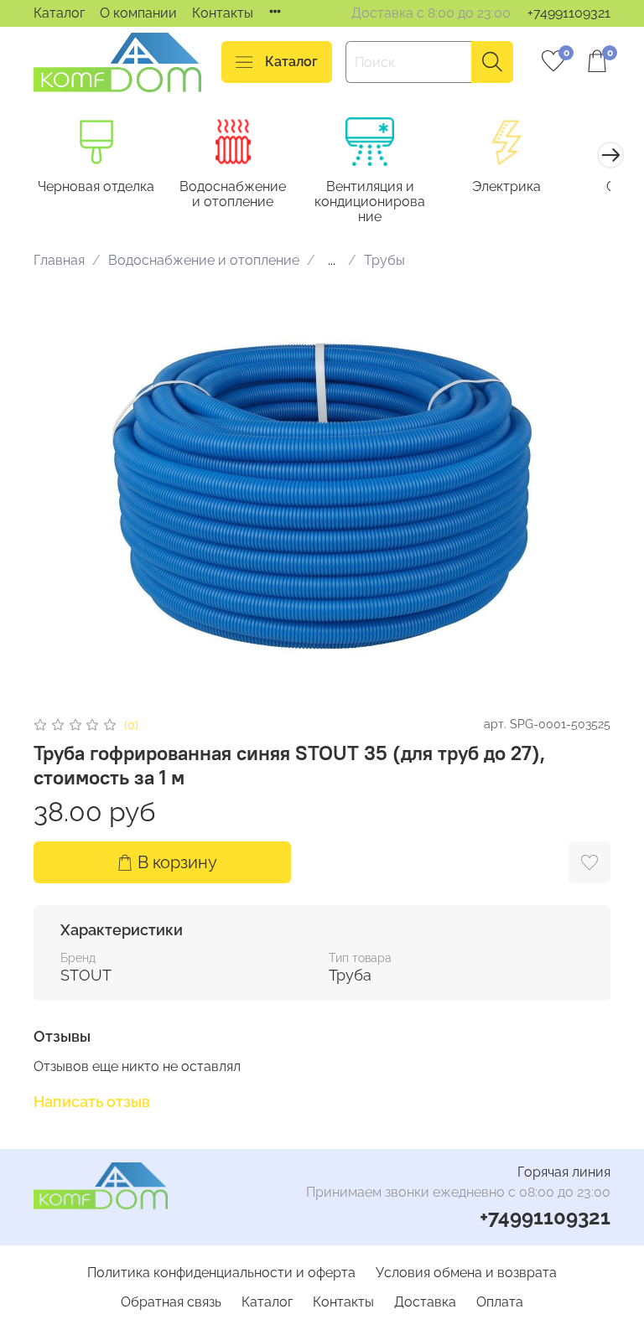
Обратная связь (171, 1302)
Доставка (425, 1302)
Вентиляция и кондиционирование (369, 202)
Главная (59, 260)
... (331, 260)
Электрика (506, 186)
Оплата (499, 1302)
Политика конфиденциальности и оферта (221, 1273)
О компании (138, 13)
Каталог (59, 13)
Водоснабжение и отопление (232, 194)
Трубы (384, 260)
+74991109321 (568, 13)
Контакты (222, 13)
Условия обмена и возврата (466, 1273)
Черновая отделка (96, 186)
